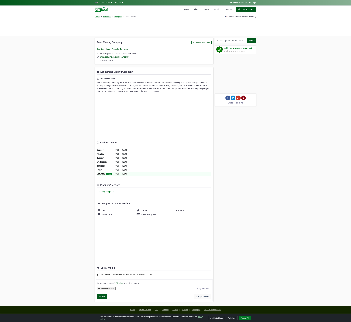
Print (103, 297)
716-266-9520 (108, 60)
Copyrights (196, 310)
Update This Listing (202, 42)
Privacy (185, 310)
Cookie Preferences (212, 310)
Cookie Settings (216, 318)
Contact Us (228, 9)
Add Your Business (245, 9)
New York (107, 17)
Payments (124, 49)
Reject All (231, 318)
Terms (175, 310)
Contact (165, 310)
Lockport (118, 17)
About (196, 9)
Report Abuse (203, 297)
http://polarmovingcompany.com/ (114, 57)
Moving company (106, 192)
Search (216, 9)
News (206, 9)
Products (115, 49)
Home (186, 9)
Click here (120, 283)
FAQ (156, 310)
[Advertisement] (175, 28)
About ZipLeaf (145, 310)
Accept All (245, 318)
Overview (100, 49)
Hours (108, 49)
